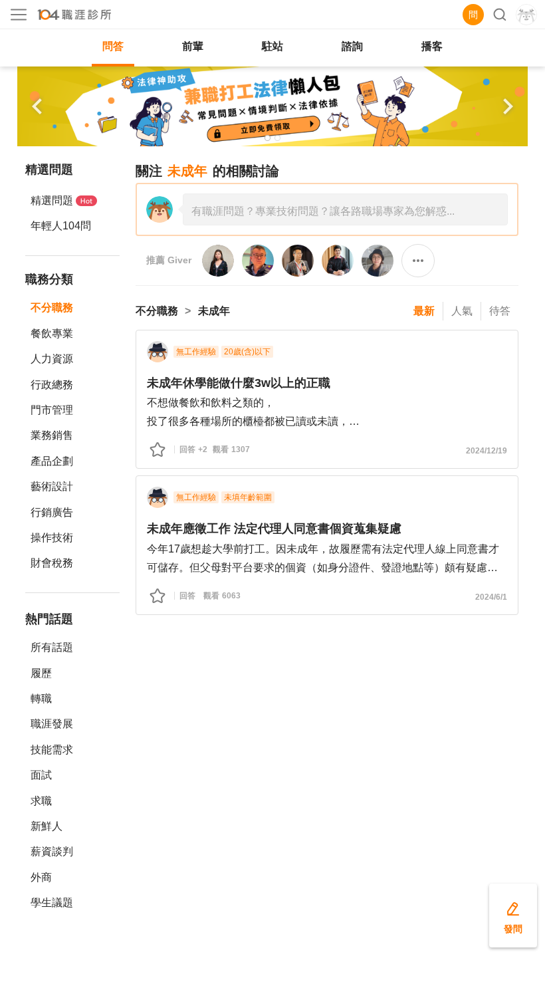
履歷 (41, 673)
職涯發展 (52, 723)
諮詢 (352, 46)
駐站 (272, 46)
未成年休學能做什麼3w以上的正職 (238, 383)
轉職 (41, 698)
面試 (41, 775)
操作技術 (52, 537)
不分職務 (52, 307)
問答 (113, 46)
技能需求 (52, 749)
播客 (432, 46)
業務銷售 (52, 435)
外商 (41, 877)
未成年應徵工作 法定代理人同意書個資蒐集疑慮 (274, 528)
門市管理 (52, 410)
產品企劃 (52, 461)
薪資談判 (52, 851)
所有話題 (52, 647)
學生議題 (52, 902)
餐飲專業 (52, 333)
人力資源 (52, 358)
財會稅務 (52, 562)
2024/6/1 (491, 597)
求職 (41, 801)
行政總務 (52, 384)
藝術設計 (52, 486)
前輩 (192, 46)
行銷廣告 (52, 512)
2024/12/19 (486, 450)
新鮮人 (46, 826)
